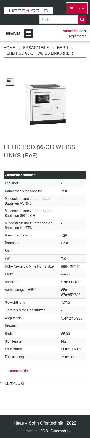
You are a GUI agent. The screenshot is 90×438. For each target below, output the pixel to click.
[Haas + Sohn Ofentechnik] (28, 10)
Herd (62, 47)
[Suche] (82, 19)
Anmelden (70, 30)
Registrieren (76, 35)
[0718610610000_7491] (10, 81)
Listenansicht (17, 370)
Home (9, 47)
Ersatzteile (36, 47)
